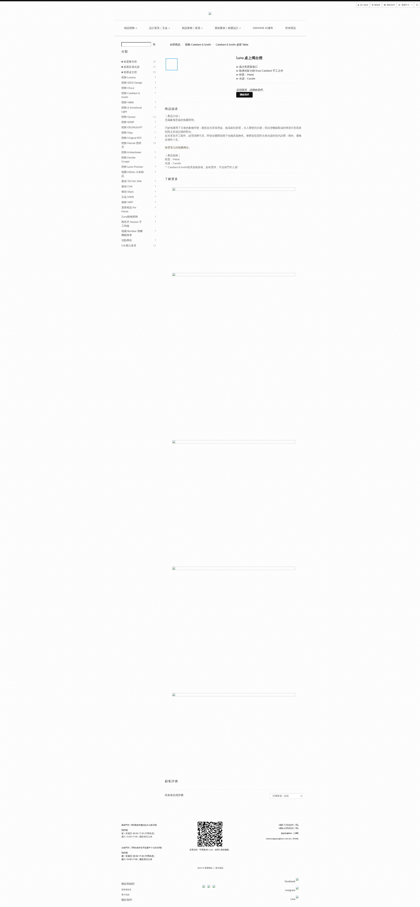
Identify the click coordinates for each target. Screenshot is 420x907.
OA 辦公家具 (128, 245)
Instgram (290, 890)
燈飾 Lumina (128, 77)
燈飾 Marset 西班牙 (131, 145)
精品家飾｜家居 (191, 28)
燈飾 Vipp (127, 132)
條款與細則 (128, 884)
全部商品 (175, 44)
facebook (290, 881)
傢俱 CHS (127, 186)
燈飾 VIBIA (127, 102)
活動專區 (126, 240)
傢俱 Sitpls (127, 191)
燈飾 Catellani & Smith (130, 95)
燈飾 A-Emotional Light (131, 109)
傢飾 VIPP (127, 202)
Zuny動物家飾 (129, 216)
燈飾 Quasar (128, 117)
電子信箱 (125, 895)
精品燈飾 (129, 28)
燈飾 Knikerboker (131, 152)
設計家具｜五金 (158, 28)
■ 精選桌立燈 (129, 72)
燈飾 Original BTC (131, 138)
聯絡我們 (244, 95)
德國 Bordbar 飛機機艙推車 (132, 233)
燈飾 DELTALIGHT (131, 127)
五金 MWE (127, 197)
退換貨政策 (126, 890)
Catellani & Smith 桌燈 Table (232, 44)
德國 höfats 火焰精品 (132, 174)
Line (293, 899)
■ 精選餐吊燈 (129, 61)
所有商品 (290, 28)
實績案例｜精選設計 (227, 28)
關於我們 (126, 900)
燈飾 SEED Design (131, 82)
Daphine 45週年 (263, 28)
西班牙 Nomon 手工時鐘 (131, 224)
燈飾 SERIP (127, 122)
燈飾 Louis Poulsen (132, 167)
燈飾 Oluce (127, 88)
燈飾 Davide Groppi (128, 159)
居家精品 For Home (128, 209)
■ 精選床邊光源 (130, 67)
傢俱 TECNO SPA (131, 181)
